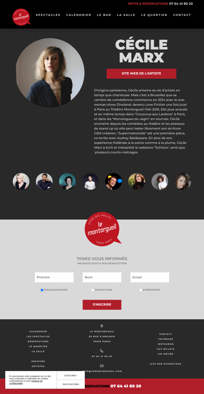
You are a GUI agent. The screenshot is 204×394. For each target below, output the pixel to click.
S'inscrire (102, 305)
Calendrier (78, 17)
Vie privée (166, 354)
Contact (182, 15)
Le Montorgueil (102, 331)
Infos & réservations (160, 4)
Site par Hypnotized (165, 364)
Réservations (38, 341)
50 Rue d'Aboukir (102, 336)
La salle (126, 17)
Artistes (38, 366)
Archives (38, 361)
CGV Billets (166, 349)
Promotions (103, 289)
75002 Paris (102, 341)
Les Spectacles (38, 336)
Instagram (166, 344)
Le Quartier (154, 17)
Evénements (151, 289)
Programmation (55, 289)
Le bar (104, 17)
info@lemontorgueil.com (102, 371)
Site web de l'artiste (141, 74)
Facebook (165, 339)
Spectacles (48, 17)
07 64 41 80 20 (102, 356)
